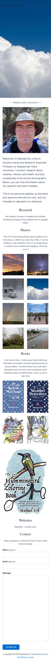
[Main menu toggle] (45, 5)
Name (9, 550)
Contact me (11, 647)
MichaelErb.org (12, 5)
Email (9, 561)
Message (7, 573)
